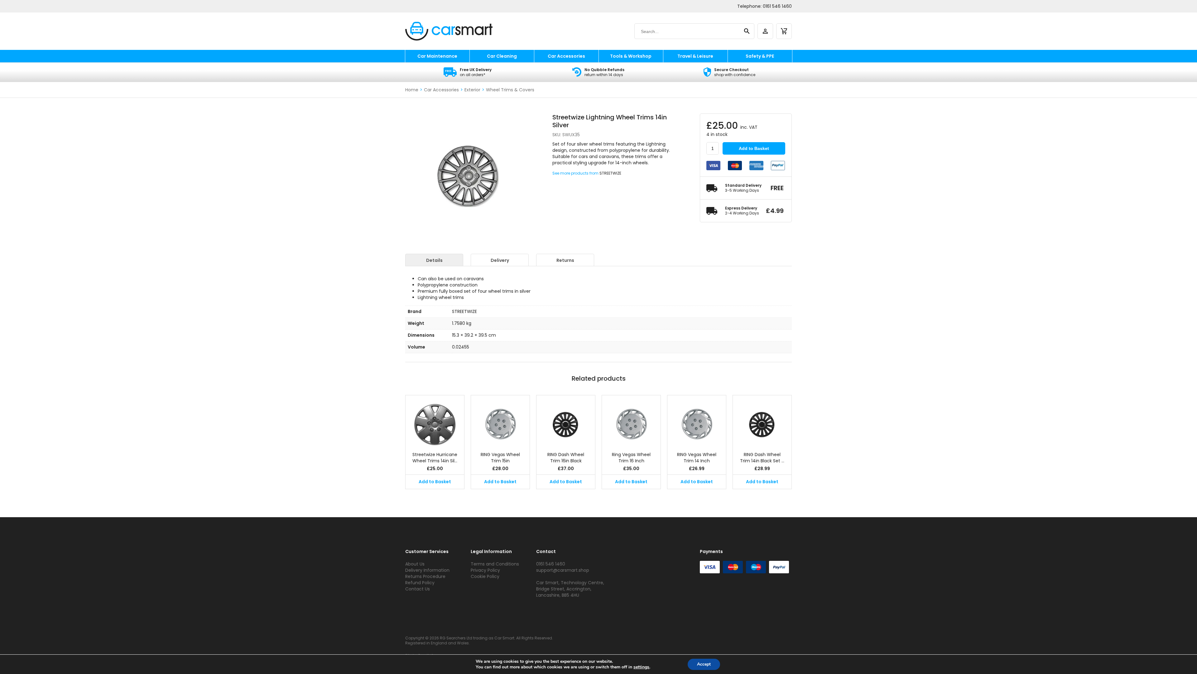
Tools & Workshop (630, 56)
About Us (415, 564)
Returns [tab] (565, 260)
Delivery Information (427, 570)
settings (641, 667)
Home (411, 90)
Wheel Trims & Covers (510, 90)
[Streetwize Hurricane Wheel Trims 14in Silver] (435, 420)
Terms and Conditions (495, 564)
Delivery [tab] (500, 260)
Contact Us (417, 589)
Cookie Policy (485, 576)
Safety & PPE (760, 56)
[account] (765, 31)
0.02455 (460, 347)
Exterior (472, 90)
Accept (704, 664)
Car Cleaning (502, 56)
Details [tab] (434, 260)
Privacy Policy (485, 570)
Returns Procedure (425, 576)
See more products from (575, 173)
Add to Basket (754, 148)
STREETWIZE (610, 173)
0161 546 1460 (777, 6)
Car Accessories (566, 56)
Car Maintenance (437, 56)
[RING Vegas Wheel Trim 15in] (500, 420)
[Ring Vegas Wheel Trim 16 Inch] (631, 420)
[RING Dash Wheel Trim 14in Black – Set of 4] (762, 420)
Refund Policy (420, 583)
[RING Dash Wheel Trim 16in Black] (565, 420)
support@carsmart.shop (562, 570)
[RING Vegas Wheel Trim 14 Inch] (696, 420)
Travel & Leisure (695, 56)
